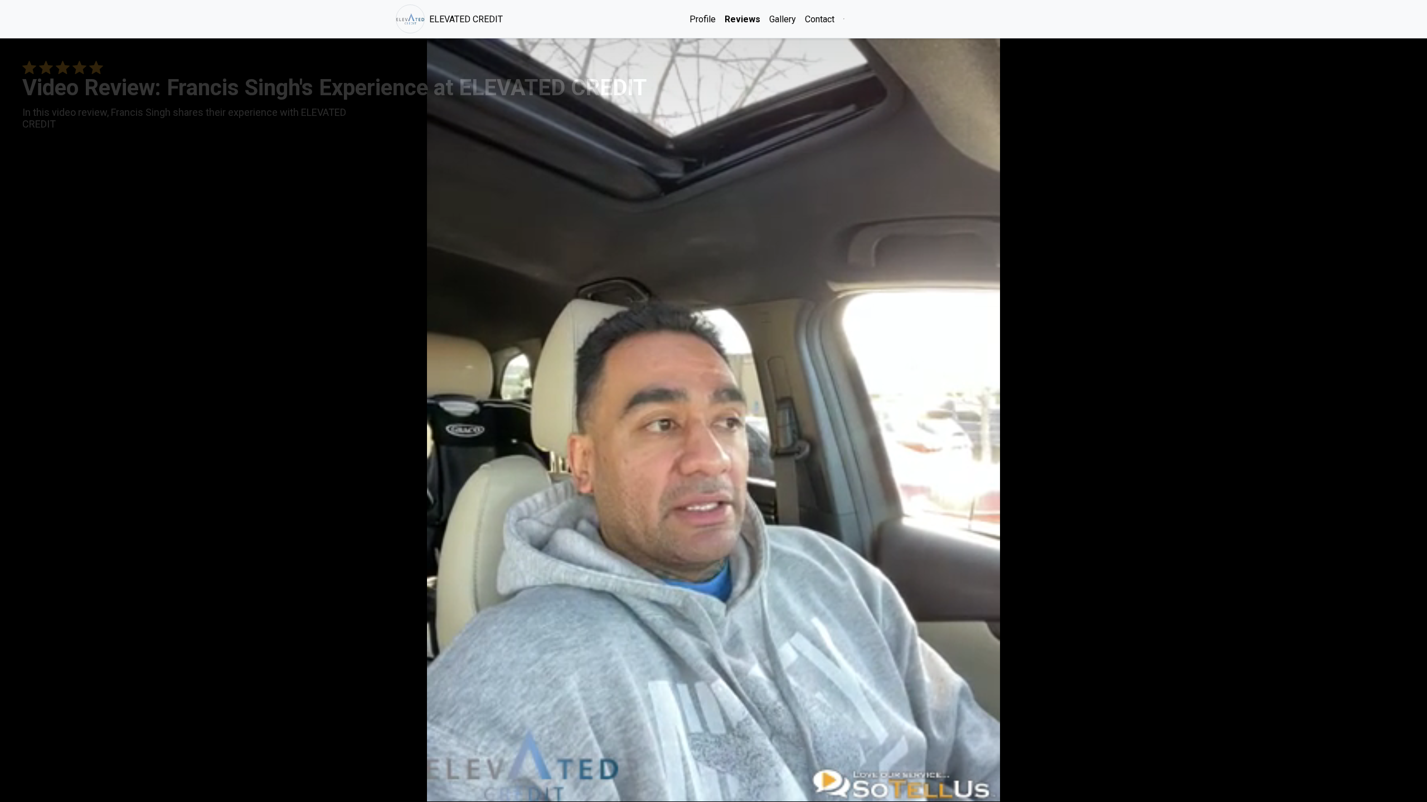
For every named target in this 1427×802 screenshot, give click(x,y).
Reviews (742, 19)
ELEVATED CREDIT (466, 19)
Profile (703, 19)
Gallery (782, 19)
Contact (819, 19)
